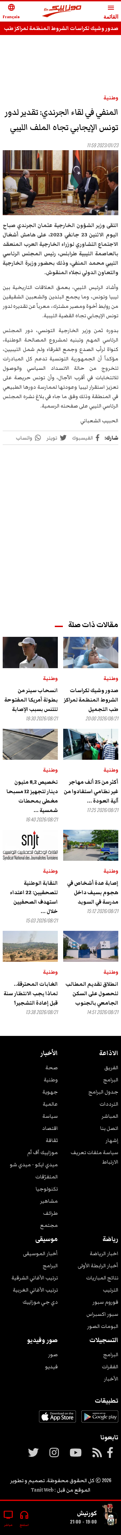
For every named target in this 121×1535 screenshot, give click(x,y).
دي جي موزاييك (40, 1302)
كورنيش (87, 1513)
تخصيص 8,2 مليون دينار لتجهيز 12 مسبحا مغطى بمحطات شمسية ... (32, 796)
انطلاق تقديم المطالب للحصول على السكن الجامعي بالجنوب (92, 993)
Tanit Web (42, 1490)
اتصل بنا (109, 1128)
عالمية (50, 1104)
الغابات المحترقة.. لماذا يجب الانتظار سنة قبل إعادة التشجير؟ (31, 993)
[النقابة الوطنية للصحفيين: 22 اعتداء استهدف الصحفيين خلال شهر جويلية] (30, 845)
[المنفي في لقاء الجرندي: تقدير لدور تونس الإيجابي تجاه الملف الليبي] (60, 183)
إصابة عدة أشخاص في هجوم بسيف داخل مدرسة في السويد (92, 892)
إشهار (112, 1140)
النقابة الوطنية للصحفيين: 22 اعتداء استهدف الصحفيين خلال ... (34, 897)
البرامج (110, 1080)
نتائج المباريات (102, 1278)
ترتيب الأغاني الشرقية (34, 1278)
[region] (60, 526)
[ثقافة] (110, 1515)
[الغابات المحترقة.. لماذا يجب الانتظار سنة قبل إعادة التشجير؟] (30, 946)
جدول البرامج (103, 1092)
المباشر (110, 1116)
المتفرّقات (46, 1177)
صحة (51, 1068)
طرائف (50, 1213)
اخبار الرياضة (104, 1253)
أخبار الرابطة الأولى (98, 1266)
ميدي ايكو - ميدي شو (34, 1165)
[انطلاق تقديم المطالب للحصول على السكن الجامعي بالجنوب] (90, 946)
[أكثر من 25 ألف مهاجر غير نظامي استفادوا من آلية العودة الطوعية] (90, 744)
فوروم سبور (105, 1302)
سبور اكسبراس (102, 1314)
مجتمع (49, 1225)
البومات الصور (102, 1326)
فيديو (51, 1367)
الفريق (111, 1068)
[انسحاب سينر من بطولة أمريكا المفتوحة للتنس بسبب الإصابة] (30, 652)
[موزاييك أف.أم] (62, 11)
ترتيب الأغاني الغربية (35, 1290)
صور (53, 1354)
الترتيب (110, 1290)
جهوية (50, 1092)
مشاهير (49, 1201)
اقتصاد (50, 1128)
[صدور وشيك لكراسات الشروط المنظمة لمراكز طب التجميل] (90, 652)
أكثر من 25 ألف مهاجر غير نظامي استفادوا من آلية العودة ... (91, 791)
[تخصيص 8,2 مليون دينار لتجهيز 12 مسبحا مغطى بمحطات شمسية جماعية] (30, 744)
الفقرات (110, 1367)
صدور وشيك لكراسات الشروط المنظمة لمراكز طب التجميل (91, 699)
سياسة (50, 1116)
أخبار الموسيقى (40, 1253)
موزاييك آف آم (42, 1152)
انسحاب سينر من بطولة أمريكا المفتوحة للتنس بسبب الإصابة (31, 699)
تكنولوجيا (47, 1189)
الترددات (108, 1104)
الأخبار (111, 1379)
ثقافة (52, 1140)
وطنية (111, 98)
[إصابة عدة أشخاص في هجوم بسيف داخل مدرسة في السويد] (90, 845)
